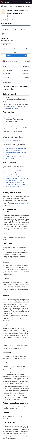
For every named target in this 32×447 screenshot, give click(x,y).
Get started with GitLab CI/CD (14, 171)
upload (13, 116)
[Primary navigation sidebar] (2, 6)
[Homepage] (2, 2)
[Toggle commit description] (22, 61)
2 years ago (25, 70)
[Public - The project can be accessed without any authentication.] (7, 16)
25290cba (10, 61)
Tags (23, 29)
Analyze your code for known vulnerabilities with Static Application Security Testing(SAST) (16, 174)
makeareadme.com (20, 203)
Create (7, 116)
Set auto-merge (10, 158)
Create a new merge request (14, 150)
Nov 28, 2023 (16, 61)
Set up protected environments (14, 186)
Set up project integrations (13, 140)
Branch (15, 29)
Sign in (28, 2)
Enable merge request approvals (15, 156)
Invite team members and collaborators (17, 148)
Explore (7, 2)
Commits (6, 29)
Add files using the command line (15, 118)
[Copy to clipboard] (27, 126)
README (5, 34)
